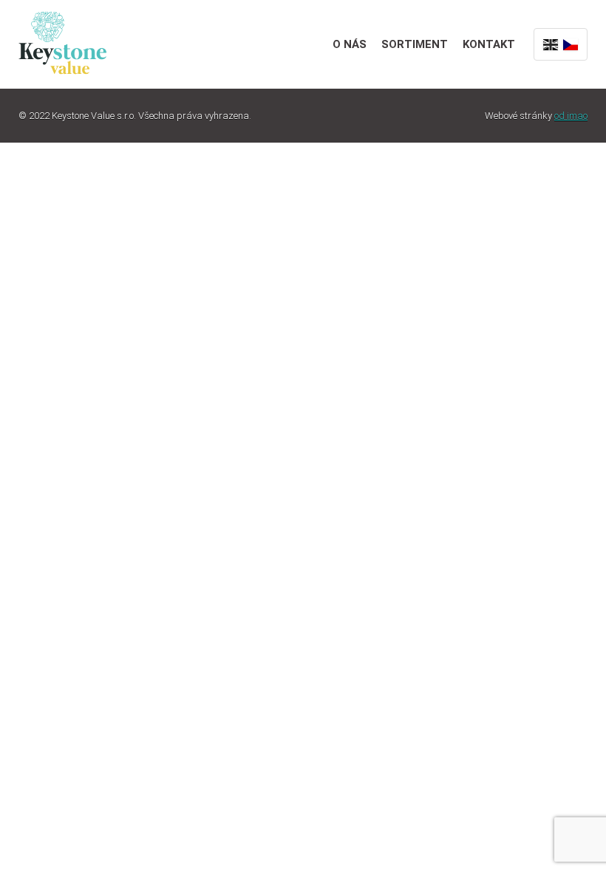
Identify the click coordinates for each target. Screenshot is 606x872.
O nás (350, 44)
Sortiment (414, 44)
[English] (550, 44)
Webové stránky (536, 115)
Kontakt (489, 44)
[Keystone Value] (62, 41)
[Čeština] (570, 44)
